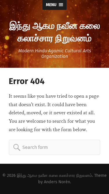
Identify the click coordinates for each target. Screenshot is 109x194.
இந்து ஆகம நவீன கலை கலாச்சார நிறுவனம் (54, 31)
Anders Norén (57, 181)
